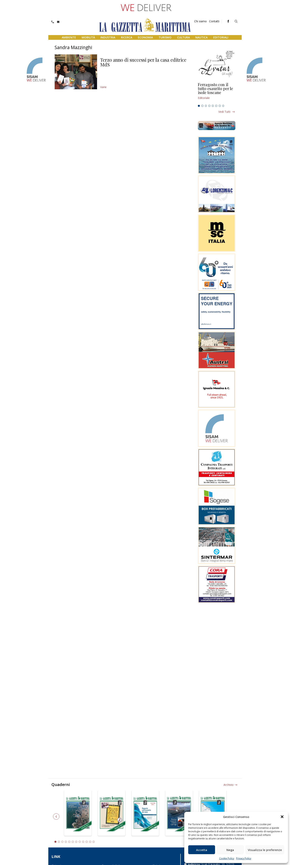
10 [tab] (87, 842)
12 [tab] (94, 842)
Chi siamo (200, 21)
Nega (230, 850)
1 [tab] (199, 106)
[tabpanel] (216, 93)
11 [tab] (90, 842)
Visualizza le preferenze (265, 850)
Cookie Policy (226, 858)
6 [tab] (216, 106)
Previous (56, 816)
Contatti (214, 21)
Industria (107, 37)
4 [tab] (209, 106)
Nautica (201, 37)
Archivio (229, 785)
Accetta (201, 850)
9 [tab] (83, 842)
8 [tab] (223, 106)
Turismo (165, 37)
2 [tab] (202, 106)
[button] (282, 817)
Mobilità (88, 37)
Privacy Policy (243, 858)
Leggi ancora (216, 93)
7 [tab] (220, 106)
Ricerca (126, 37)
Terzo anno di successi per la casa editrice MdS (143, 62)
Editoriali (220, 37)
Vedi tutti (224, 112)
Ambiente (69, 37)
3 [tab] (206, 106)
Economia (145, 37)
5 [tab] (213, 106)
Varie (103, 87)
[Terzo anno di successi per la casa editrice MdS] (76, 71)
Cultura (183, 37)
